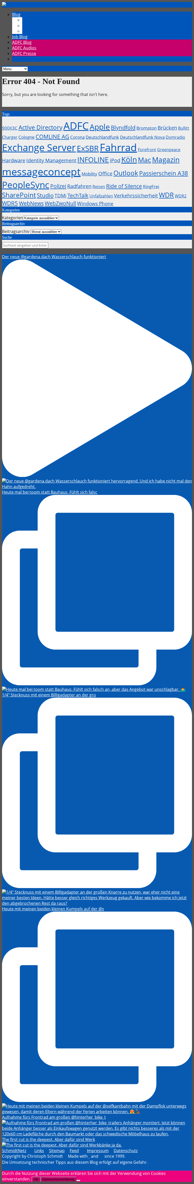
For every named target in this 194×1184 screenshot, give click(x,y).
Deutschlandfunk (102, 137)
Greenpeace (168, 149)
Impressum (98, 1150)
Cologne (26, 137)
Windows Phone (95, 203)
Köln (129, 159)
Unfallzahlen (101, 196)
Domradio (175, 137)
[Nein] (78, 1180)
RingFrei (151, 186)
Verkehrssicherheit (136, 195)
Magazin (166, 159)
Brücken (167, 127)
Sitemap (57, 1150)
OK (36, 1179)
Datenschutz (126, 1150)
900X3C (9, 128)
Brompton (146, 128)
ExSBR (88, 148)
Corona (77, 137)
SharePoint (19, 195)
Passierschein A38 (163, 173)
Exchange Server (39, 147)
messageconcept (41, 171)
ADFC (76, 126)
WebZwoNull (60, 203)
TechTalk (77, 195)
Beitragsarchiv (15, 231)
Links (39, 1150)
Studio (45, 195)
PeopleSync (25, 184)
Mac (144, 159)
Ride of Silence (124, 186)
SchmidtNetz (14, 1150)
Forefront (147, 149)
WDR (166, 195)
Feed (74, 1150)
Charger (9, 137)
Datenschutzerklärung (58, 1179)
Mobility (89, 174)
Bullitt (183, 128)
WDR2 (180, 196)
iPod (115, 160)
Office (105, 173)
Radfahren (79, 186)
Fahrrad (118, 147)
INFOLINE (93, 159)
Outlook (125, 172)
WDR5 (10, 203)
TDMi (60, 195)
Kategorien (12, 217)
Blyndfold (123, 127)
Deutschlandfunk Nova (142, 137)
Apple (100, 127)
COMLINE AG (52, 136)
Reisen (98, 186)
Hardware (13, 160)
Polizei (58, 186)
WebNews (31, 203)
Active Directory (40, 127)
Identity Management (51, 160)
